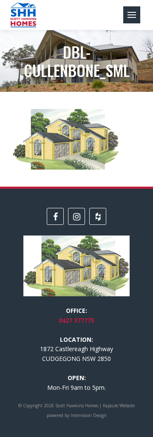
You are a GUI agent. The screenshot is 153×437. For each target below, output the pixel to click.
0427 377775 (76, 320)
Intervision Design (89, 415)
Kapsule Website (119, 406)
